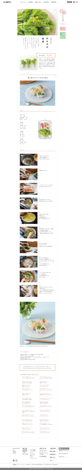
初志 (13, 450)
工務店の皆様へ (53, 448)
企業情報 (14, 451)
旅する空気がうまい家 (43, 453)
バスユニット (32, 452)
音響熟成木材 (25, 451)
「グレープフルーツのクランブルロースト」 (28, 432)
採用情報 (14, 453)
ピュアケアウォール (33, 458)
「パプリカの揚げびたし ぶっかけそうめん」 (45, 424)
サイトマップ (61, 456)
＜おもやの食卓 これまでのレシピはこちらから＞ (29, 374)
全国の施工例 (52, 454)
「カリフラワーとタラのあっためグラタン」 (45, 378)
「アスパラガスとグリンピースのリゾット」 (28, 416)
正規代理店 (41, 454)
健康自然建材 (25, 450)
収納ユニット (32, 455)
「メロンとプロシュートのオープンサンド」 (45, 389)
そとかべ (31, 456)
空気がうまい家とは (43, 450)
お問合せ (69, 2)
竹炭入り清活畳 (25, 454)
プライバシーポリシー (63, 453)
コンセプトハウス (43, 451)
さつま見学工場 (43, 456)
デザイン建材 (32, 454)
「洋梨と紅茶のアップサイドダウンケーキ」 (45, 394)
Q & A (51, 460)
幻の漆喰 (24, 452)
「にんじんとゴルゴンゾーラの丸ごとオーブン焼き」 (28, 411)
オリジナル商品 (32, 450)
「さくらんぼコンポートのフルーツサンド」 (45, 406)
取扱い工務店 (52, 451)
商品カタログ (52, 457)
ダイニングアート (33, 451)
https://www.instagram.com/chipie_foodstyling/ (27, 359)
